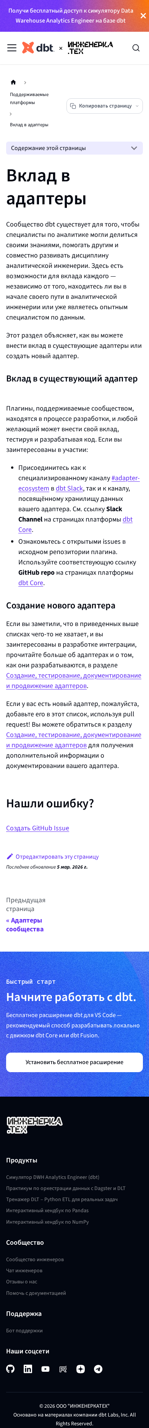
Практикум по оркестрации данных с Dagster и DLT (66, 1188)
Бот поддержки (24, 1330)
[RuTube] (63, 1369)
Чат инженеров (24, 1270)
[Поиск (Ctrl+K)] (136, 48)
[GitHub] (10, 1368)
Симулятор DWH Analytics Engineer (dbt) (52, 1177)
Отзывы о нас (21, 1281)
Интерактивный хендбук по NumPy (47, 1222)
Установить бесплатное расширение (74, 1062)
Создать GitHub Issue (37, 828)
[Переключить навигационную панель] (12, 48)
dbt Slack (69, 488)
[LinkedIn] (28, 1369)
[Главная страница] (13, 82)
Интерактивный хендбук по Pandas (47, 1210)
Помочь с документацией (36, 1293)
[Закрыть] (143, 16)
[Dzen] (80, 1369)
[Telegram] (98, 1369)
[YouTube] (45, 1369)
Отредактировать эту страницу (57, 857)
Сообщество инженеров (35, 1259)
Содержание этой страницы (48, 148)
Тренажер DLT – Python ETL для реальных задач (62, 1199)
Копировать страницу (105, 105)
